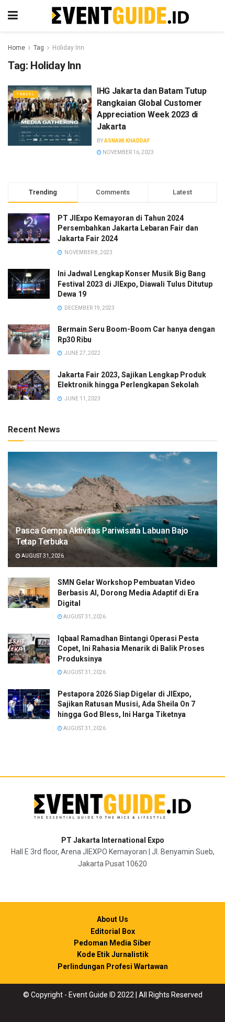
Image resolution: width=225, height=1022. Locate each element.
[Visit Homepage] (120, 16)
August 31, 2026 (42, 556)
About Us (112, 919)
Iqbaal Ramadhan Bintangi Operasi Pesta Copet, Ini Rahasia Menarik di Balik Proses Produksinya (131, 648)
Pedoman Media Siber (112, 943)
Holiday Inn (68, 47)
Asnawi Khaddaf (127, 141)
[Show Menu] (13, 15)
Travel (25, 94)
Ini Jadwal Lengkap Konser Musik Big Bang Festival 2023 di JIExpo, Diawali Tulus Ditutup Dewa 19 (135, 283)
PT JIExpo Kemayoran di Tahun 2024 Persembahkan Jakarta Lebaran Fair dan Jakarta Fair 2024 (128, 228)
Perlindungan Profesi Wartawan (113, 966)
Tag (38, 47)
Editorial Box (113, 931)
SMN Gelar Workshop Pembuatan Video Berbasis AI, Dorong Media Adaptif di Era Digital (128, 592)
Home (16, 47)
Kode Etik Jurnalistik (113, 954)
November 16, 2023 (128, 152)
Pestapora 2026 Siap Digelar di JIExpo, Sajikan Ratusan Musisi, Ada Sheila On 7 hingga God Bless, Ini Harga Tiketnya (126, 704)
